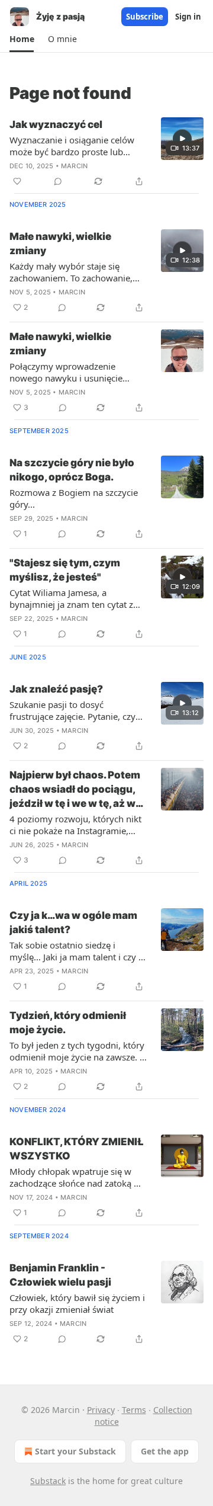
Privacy (101, 1409)
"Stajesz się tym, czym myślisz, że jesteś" (64, 570)
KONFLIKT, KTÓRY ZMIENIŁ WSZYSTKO (76, 1149)
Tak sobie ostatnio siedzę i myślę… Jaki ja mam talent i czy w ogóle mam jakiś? (77, 951)
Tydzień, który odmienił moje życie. (67, 1023)
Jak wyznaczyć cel (55, 124)
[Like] (17, 181)
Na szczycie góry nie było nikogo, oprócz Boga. (71, 470)
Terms (134, 1409)
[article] (106, 152)
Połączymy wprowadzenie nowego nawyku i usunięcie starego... (65, 372)
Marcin (74, 166)
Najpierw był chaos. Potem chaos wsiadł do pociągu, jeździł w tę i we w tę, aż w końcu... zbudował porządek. (74, 789)
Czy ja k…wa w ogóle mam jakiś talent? (73, 922)
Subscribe (144, 16)
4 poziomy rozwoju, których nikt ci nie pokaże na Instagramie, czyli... (75, 825)
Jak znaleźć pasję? (56, 689)
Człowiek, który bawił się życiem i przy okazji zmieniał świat (77, 1303)
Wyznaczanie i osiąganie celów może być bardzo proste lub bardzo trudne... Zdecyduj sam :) (75, 146)
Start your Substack (75, 1451)
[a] (182, 138)
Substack (48, 1480)
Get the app (165, 1451)
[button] (21, 39)
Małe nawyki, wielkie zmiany (60, 243)
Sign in (188, 16)
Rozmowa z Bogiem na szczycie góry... (73, 498)
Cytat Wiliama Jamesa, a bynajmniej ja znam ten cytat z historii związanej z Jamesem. (71, 598)
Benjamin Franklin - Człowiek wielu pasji (60, 1275)
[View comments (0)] (58, 181)
